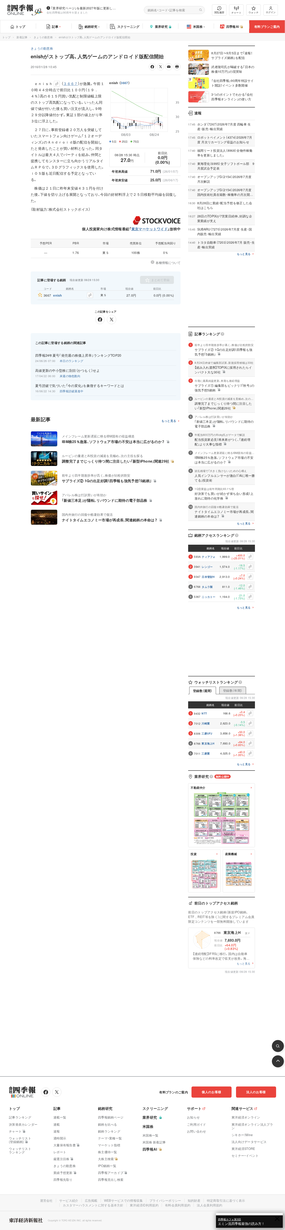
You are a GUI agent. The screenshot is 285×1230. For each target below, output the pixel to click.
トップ (20, 26)
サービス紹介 (68, 1200)
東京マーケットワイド (149, 228)
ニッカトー (209, 597)
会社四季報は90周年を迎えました (67, 12)
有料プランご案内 (267, 26)
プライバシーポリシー (165, 1200)
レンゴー (207, 567)
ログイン (271, 12)
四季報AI (232, 26)
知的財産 (194, 1200)
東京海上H (208, 743)
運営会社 (46, 1200)
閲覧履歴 (219, 12)
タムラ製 (207, 587)
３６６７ (70, 83)
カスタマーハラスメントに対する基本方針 (93, 1205)
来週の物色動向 (70, 376)
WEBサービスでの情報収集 (123, 1200)
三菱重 (206, 753)
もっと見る (168, 421)
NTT (204, 713)
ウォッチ (253, 12)
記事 (55, 26)
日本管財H (208, 577)
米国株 (198, 26)
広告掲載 (91, 1200)
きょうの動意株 (43, 37)
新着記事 (21, 37)
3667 (124, 83)
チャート (236, 12)
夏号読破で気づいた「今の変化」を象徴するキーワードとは (79, 385)
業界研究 (161, 26)
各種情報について (168, 262)
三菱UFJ (207, 733)
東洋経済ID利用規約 (144, 1205)
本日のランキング (71, 360)
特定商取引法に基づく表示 (226, 1200)
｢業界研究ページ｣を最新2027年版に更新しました (84, 8)
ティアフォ (209, 557)
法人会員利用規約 (209, 1205)
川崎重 (206, 723)
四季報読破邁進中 (71, 391)
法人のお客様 (256, 1092)
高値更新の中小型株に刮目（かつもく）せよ (67, 370)
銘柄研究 (91, 26)
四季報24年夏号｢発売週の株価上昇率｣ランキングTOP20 (78, 355)
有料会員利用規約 (177, 1205)
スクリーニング (128, 26)
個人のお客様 (211, 1092)
